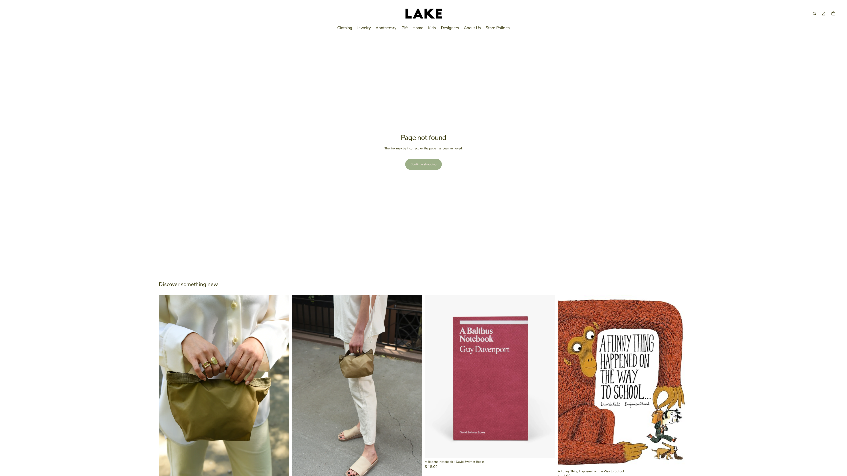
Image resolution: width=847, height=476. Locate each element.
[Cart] (833, 13)
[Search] (814, 13)
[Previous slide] (165, 393)
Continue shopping (423, 164)
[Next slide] (282, 393)
